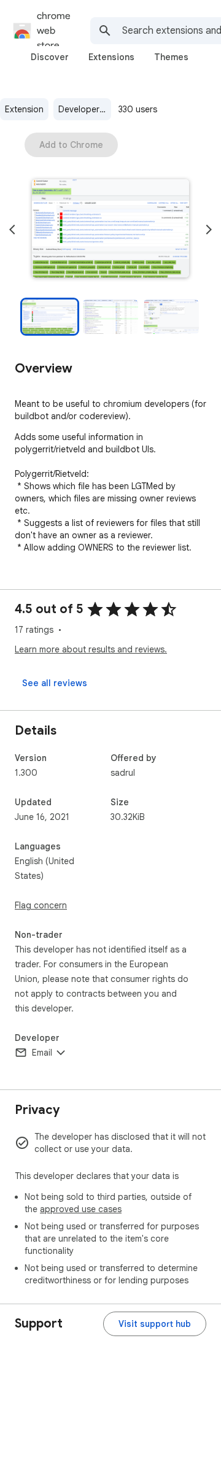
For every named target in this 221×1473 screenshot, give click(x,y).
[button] (110, 229)
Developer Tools (84, 109)
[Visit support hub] (154, 1324)
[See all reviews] (55, 683)
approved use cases (81, 1209)
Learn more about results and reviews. (91, 649)
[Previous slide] (12, 229)
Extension (24, 109)
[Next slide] (208, 229)
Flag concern (41, 905)
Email (42, 1052)
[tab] (50, 57)
